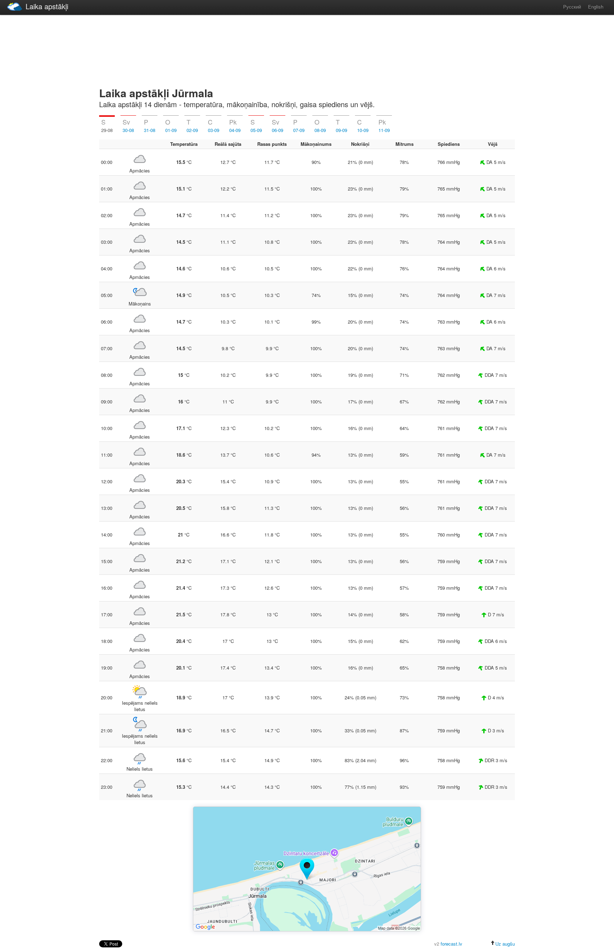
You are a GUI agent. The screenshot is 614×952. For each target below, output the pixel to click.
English (595, 6)
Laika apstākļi (47, 6)
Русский (572, 6)
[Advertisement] (307, 49)
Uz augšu (505, 943)
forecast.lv (451, 943)
